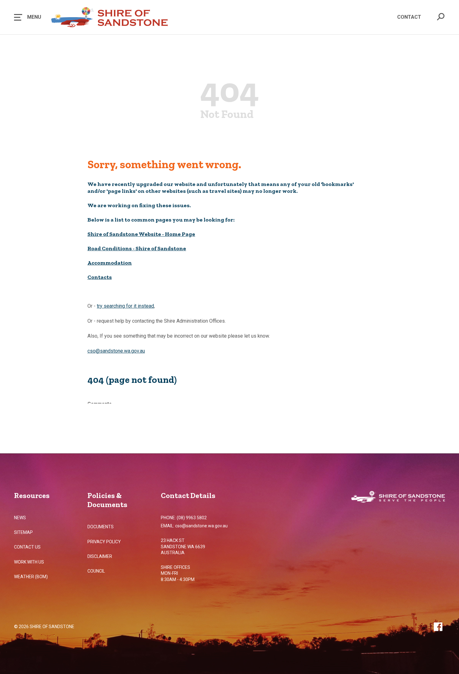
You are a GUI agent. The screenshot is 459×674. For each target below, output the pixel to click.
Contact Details (188, 495)
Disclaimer (99, 556)
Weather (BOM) (31, 576)
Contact (409, 17)
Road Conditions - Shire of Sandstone (136, 248)
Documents (100, 526)
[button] (27, 17)
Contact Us (27, 547)
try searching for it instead (125, 306)
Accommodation (109, 262)
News (20, 517)
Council (96, 571)
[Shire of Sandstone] (398, 497)
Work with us (29, 561)
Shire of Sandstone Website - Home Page (141, 234)
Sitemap (23, 532)
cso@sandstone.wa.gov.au (116, 351)
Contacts (99, 277)
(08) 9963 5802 (192, 517)
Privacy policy (104, 541)
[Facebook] (438, 627)
